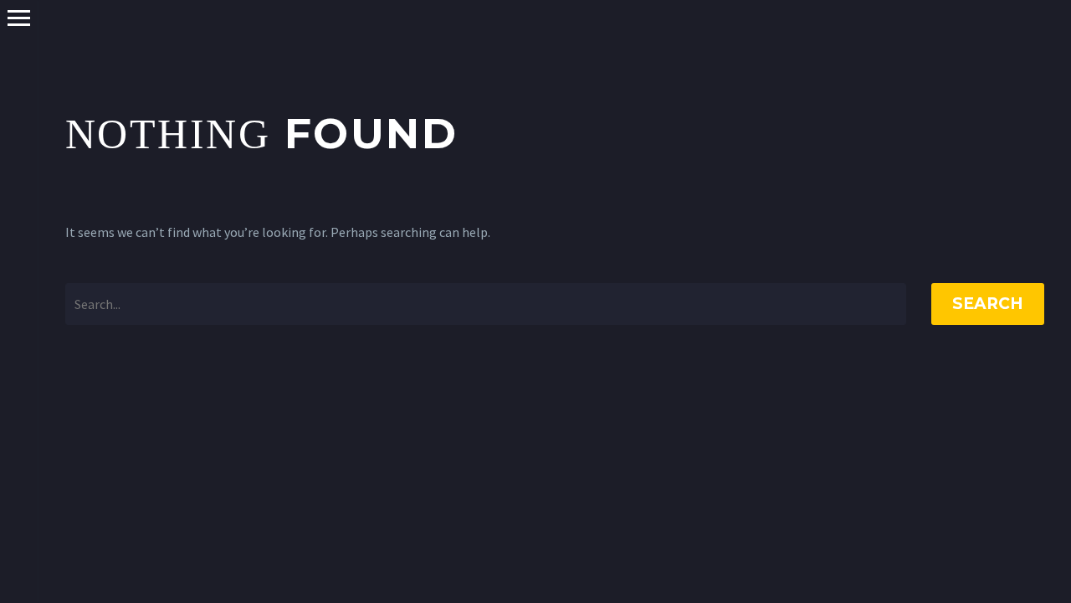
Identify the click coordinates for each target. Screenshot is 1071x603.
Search (987, 303)
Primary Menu (19, 18)
